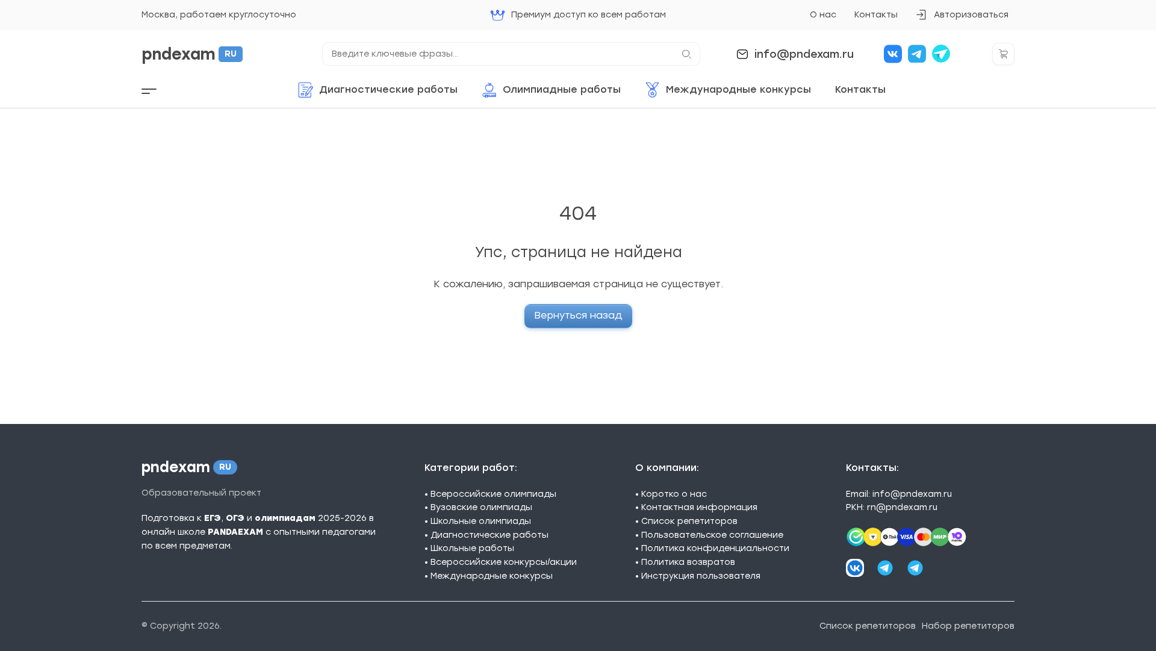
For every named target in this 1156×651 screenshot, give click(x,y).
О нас (823, 15)
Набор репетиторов (968, 626)
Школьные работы (472, 548)
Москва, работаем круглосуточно (218, 15)
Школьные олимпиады (480, 521)
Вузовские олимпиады (481, 507)
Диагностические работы (489, 535)
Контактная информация (699, 507)
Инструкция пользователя (700, 576)
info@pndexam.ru (804, 54)
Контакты (876, 15)
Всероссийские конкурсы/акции (503, 562)
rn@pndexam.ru (902, 507)
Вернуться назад (578, 315)
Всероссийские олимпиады (493, 494)
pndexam (189, 54)
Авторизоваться (961, 18)
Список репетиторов (689, 521)
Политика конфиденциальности (715, 548)
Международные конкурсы (491, 576)
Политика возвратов (688, 562)
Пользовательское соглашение (712, 535)
